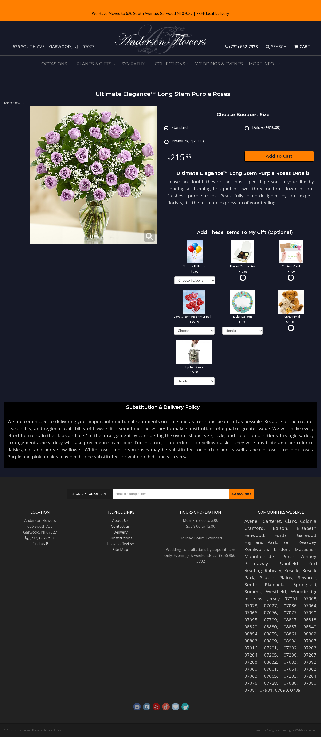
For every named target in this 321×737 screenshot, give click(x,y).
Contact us (120, 526)
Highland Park (260, 542)
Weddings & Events (219, 63)
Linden (281, 549)
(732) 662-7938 (243, 46)
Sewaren (307, 577)
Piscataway (256, 563)
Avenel (251, 521)
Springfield (304, 584)
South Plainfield (264, 584)
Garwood (306, 535)
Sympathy (133, 63)
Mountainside (259, 556)
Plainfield (288, 563)
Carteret (272, 521)
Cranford (254, 528)
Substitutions (120, 538)
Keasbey (307, 542)
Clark (290, 521)
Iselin (287, 542)
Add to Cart (279, 156)
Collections (170, 63)
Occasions (54, 63)
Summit (252, 591)
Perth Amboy (299, 556)
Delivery (120, 532)
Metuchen (305, 549)
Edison (280, 528)
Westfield (276, 591)
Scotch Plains (276, 577)
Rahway (273, 570)
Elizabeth (306, 528)
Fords (280, 535)
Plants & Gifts (94, 63)
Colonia (308, 521)
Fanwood (254, 535)
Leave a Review (120, 543)
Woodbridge (304, 591)
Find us (39, 543)
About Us (120, 520)
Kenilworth (256, 549)
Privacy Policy (52, 730)
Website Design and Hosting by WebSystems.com (286, 730)
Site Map (120, 549)
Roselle (291, 570)
